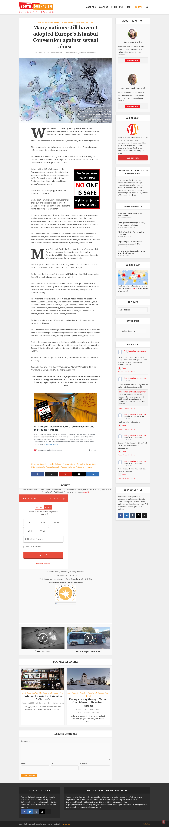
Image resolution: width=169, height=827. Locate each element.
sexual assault (53, 467)
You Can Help (133, 158)
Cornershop (66, 824)
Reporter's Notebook (51, 693)
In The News (117, 7)
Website (83, 763)
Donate (139, 7)
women (90, 467)
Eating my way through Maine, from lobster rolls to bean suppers (88, 702)
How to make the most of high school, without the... (131, 252)
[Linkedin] (126, 515)
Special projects (81, 22)
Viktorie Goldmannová (87, 53)
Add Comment (56, 53)
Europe (35, 464)
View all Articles (133, 60)
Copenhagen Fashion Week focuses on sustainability (130, 242)
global (58, 464)
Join (129, 7)
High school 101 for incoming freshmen (131, 233)
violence (80, 467)
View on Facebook (123, 372)
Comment (25, 741)
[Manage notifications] (163, 822)
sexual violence (68, 467)
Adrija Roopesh (125, 236)
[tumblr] (132, 515)
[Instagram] (138, 515)
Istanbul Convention (87, 464)
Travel (88, 696)
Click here (133, 288)
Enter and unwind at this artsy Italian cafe (43, 697)
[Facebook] (120, 515)
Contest (103, 7)
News (56, 22)
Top (91, 22)
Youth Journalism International (135, 351)
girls (52, 464)
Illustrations (47, 22)
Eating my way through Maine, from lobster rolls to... (131, 223)
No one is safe (67, 22)
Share (133, 372)
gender (44, 464)
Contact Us (146, 824)
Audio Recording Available (32, 693)
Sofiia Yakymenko (57, 703)
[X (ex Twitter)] (144, 515)
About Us (91, 7)
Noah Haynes (124, 246)
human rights (70, 464)
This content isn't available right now (132, 392)
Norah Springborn (126, 255)
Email (53, 763)
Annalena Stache (72, 53)
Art (39, 22)
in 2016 (86, 492)
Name (23, 763)
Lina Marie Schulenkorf (90, 712)
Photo (124, 368)
